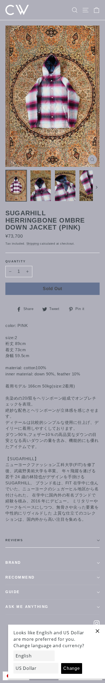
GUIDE (12, 592)
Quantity (15, 261)
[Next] (96, 187)
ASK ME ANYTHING (26, 607)
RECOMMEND (20, 577)
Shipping (32, 243)
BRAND (13, 563)
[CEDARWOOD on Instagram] (97, 623)
